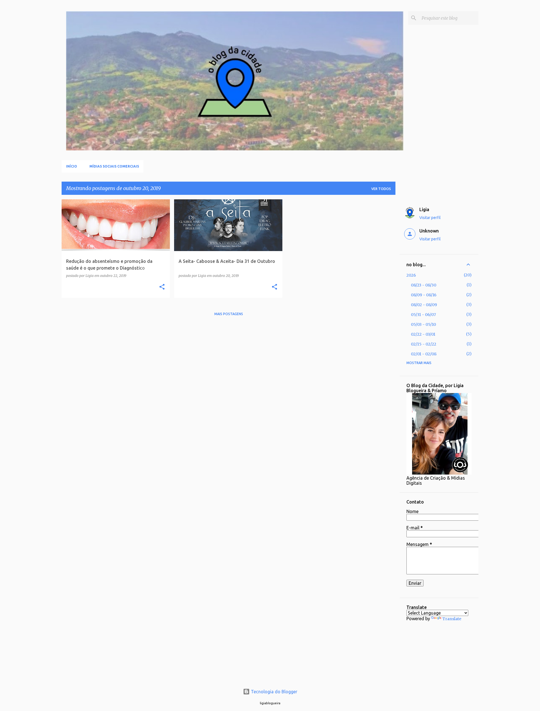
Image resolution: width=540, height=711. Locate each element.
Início (71, 166)
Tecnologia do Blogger (273, 691)
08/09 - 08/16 (423, 294)
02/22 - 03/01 (423, 334)
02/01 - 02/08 (423, 353)
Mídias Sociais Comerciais (114, 166)
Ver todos (381, 189)
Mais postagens (228, 314)
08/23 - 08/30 (423, 285)
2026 (411, 275)
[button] (162, 287)
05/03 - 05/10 (423, 324)
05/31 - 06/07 (423, 314)
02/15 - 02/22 (423, 344)
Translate (451, 618)
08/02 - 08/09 (424, 304)
